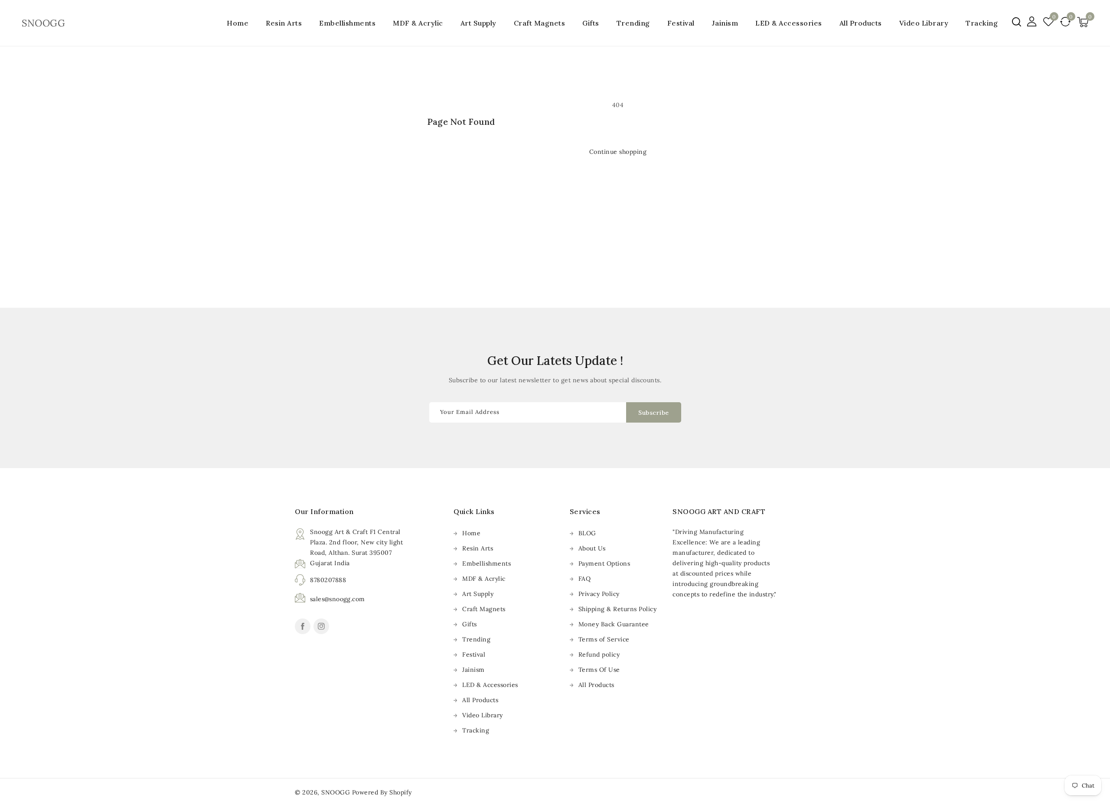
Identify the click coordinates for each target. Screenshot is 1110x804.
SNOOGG (335, 792)
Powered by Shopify (382, 792)
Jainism (725, 23)
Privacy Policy (599, 594)
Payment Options (604, 563)
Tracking (475, 730)
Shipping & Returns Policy (617, 609)
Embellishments (347, 23)
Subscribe (653, 413)
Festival (681, 23)
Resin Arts (284, 23)
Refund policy (599, 654)
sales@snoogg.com (337, 599)
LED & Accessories (788, 23)
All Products (480, 700)
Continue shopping (618, 152)
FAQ (584, 579)
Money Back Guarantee (613, 624)
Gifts (590, 23)
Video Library (482, 715)
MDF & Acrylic (418, 23)
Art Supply (478, 23)
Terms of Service (604, 639)
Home (471, 533)
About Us (592, 548)
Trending (633, 23)
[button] (1016, 22)
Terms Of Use (599, 670)
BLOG (587, 533)
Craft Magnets (539, 23)
